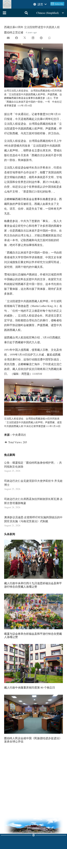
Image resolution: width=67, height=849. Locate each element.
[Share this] (16, 38)
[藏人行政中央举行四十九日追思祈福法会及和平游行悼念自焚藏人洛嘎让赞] (33, 559)
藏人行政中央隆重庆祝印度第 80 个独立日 (29, 687)
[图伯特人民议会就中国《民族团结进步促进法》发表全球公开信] (33, 714)
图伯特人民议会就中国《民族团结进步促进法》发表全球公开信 (33, 739)
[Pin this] (41, 38)
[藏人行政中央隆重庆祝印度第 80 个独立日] (33, 663)
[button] (39, 4)
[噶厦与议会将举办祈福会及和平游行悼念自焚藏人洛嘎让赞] (33, 611)
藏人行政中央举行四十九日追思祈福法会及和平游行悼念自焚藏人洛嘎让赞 (33, 584)
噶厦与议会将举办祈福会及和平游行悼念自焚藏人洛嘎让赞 (33, 635)
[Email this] (8, 38)
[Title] (7, 4)
